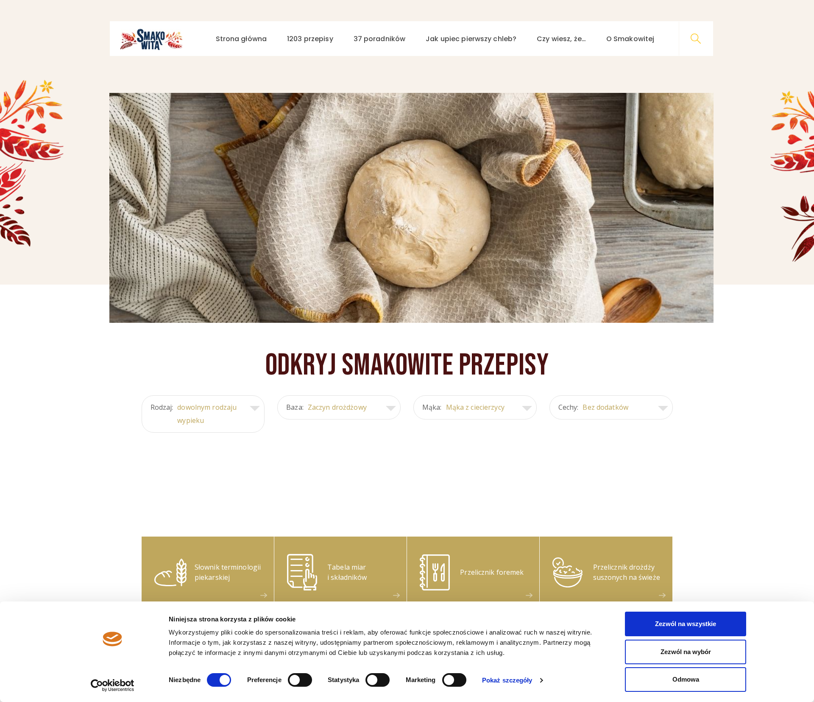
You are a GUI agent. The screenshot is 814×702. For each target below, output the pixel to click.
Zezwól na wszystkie (685, 623)
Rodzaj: (194, 414)
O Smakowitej (630, 39)
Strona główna (241, 39)
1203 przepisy (310, 39)
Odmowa (685, 679)
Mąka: (463, 407)
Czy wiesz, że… (561, 39)
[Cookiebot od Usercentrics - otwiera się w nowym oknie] (112, 685)
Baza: (326, 407)
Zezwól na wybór (686, 651)
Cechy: (593, 407)
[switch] (300, 680)
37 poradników (380, 39)
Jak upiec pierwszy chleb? (471, 39)
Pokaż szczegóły (507, 680)
